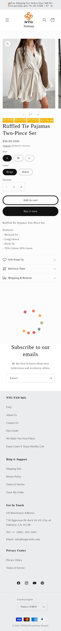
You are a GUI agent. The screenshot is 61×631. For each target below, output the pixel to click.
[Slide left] (23, 114)
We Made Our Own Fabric (20, 438)
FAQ (9, 407)
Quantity (7, 180)
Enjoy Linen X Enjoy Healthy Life (25, 446)
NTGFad (25, 626)
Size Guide (12, 430)
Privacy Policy (14, 560)
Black (25, 172)
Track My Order (15, 492)
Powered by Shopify (39, 626)
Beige (9, 172)
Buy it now (31, 211)
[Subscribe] (51, 378)
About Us (11, 415)
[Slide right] (37, 114)
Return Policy (13, 476)
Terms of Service (15, 484)
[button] (7, 20)
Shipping (6, 146)
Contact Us (12, 423)
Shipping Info (13, 468)
